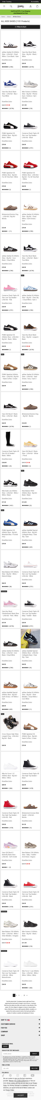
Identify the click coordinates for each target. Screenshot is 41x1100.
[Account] (30, 6)
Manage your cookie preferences (19, 1081)
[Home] (21, 6)
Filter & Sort (21, 27)
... (21, 995)
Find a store (6, 1065)
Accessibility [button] (35, 1)
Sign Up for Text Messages (10, 1050)
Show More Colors (7, 60)
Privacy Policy (35, 1059)
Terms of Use (27, 1059)
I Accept (20, 1095)
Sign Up (5, 1046)
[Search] (11, 6)
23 (24, 995)
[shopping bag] (37, 6)
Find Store (34, 1068)
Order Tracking (6, 1)
